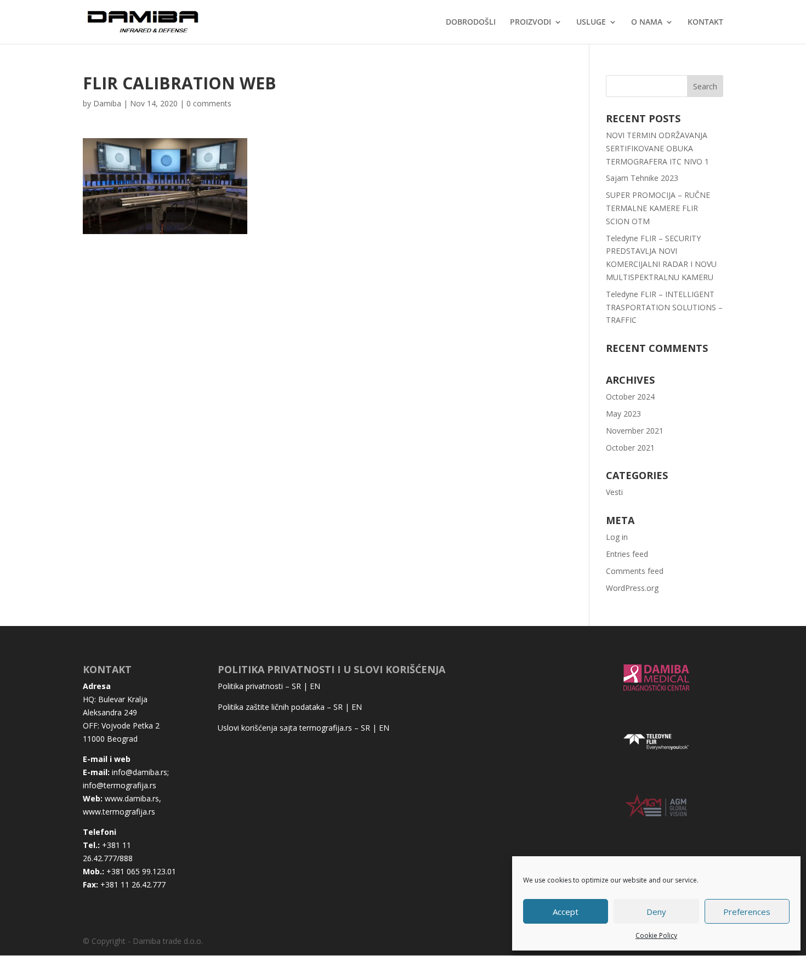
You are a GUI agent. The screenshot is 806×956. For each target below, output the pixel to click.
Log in (617, 537)
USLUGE (591, 22)
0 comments (208, 103)
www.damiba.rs (132, 798)
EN (315, 686)
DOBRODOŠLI (471, 22)
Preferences (746, 911)
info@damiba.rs (139, 772)
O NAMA (646, 22)
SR (296, 686)
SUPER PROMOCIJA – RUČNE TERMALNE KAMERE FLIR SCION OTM (658, 208)
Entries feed (627, 554)
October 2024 (630, 396)
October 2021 (630, 447)
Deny (656, 911)
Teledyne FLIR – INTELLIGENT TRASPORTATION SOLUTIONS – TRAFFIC (664, 307)
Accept (565, 911)
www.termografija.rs (119, 811)
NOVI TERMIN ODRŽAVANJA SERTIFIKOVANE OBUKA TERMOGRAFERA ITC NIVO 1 (657, 148)
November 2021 (634, 430)
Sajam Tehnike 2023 (642, 178)
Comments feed (634, 571)
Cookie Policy (656, 935)
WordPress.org (632, 588)
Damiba (107, 103)
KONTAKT (705, 22)
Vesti (614, 492)
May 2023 (623, 413)
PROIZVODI (530, 22)
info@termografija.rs (119, 785)
